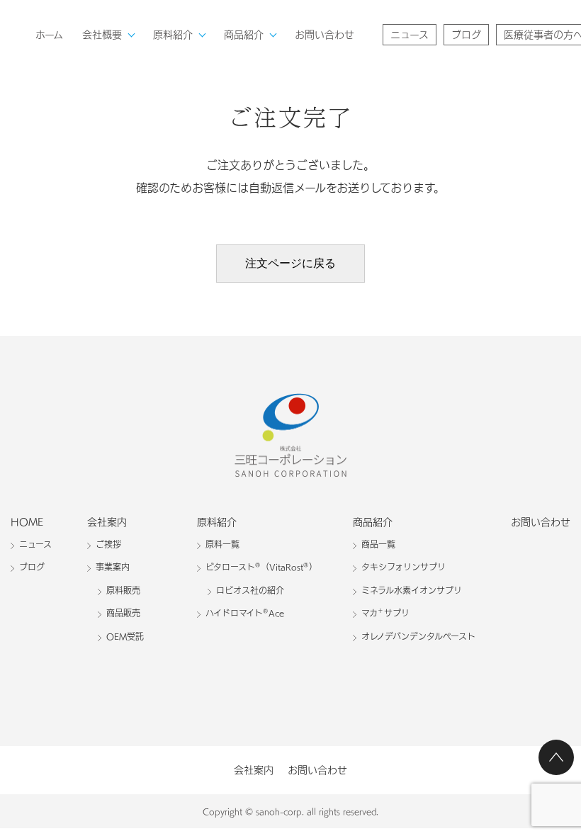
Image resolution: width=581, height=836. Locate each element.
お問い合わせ (324, 35)
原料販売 (123, 590)
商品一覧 (378, 544)
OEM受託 (125, 636)
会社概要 (102, 35)
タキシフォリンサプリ (403, 567)
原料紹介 (173, 35)
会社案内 (107, 522)
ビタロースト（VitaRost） (261, 566)
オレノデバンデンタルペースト (418, 636)
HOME (27, 522)
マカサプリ (385, 612)
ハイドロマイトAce (244, 612)
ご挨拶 (108, 544)
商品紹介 (244, 35)
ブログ (466, 35)
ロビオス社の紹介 (250, 590)
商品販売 (123, 613)
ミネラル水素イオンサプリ (411, 590)
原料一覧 (222, 544)
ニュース (409, 35)
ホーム (49, 35)
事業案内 (113, 567)
